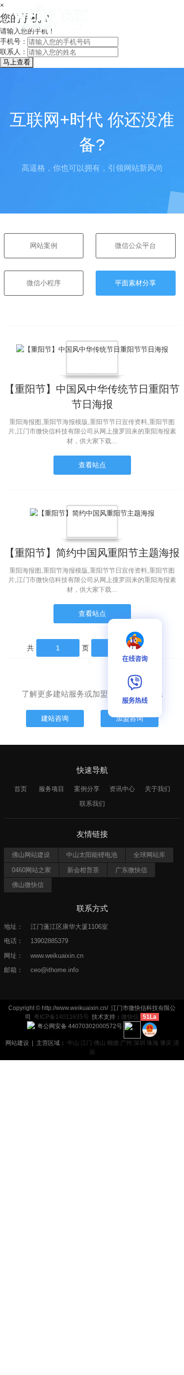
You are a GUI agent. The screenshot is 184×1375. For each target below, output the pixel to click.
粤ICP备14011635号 (61, 1016)
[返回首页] (51, 17)
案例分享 (87, 789)
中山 (73, 1042)
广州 (126, 1042)
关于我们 (157, 789)
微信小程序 (43, 283)
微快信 (130, 1016)
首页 (20, 789)
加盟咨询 (129, 718)
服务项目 (51, 789)
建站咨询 (55, 718)
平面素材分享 (135, 283)
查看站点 (92, 465)
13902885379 (49, 941)
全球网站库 (149, 854)
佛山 (99, 1042)
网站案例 (43, 245)
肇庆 (166, 1042)
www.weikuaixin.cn (56, 955)
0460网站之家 (31, 870)
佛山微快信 (28, 884)
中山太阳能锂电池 (91, 854)
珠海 (152, 1042)
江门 (86, 1042)
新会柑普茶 (83, 870)
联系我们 (92, 803)
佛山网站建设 (31, 854)
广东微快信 (131, 870)
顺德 (113, 1042)
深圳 (139, 1042)
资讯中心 (122, 789)
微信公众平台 (135, 245)
